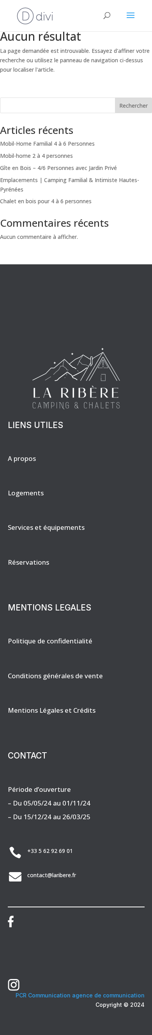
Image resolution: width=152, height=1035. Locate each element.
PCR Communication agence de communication (80, 995)
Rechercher (133, 105)
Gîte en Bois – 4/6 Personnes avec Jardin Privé (58, 168)
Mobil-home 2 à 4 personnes (36, 155)
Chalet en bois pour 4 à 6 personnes (46, 201)
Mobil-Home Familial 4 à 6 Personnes (47, 143)
